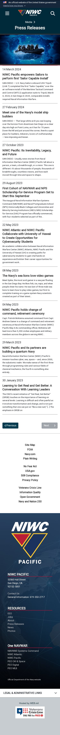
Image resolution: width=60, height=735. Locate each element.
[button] (14, 5)
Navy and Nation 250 (30, 501)
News (11, 627)
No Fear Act (30, 466)
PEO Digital (13, 664)
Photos (11, 631)
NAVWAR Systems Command (23, 650)
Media (29, 22)
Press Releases (16, 624)
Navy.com (30, 454)
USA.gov (30, 470)
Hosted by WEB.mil (29, 703)
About (11, 620)
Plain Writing (30, 458)
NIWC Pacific (14, 657)
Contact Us (13, 593)
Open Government (30, 496)
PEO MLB (12, 668)
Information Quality (30, 492)
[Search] (52, 14)
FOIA (30, 449)
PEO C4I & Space (16, 661)
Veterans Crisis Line (30, 487)
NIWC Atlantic (15, 654)
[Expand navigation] (7, 14)
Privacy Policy (30, 480)
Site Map (30, 444)
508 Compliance (30, 475)
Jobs (10, 617)
